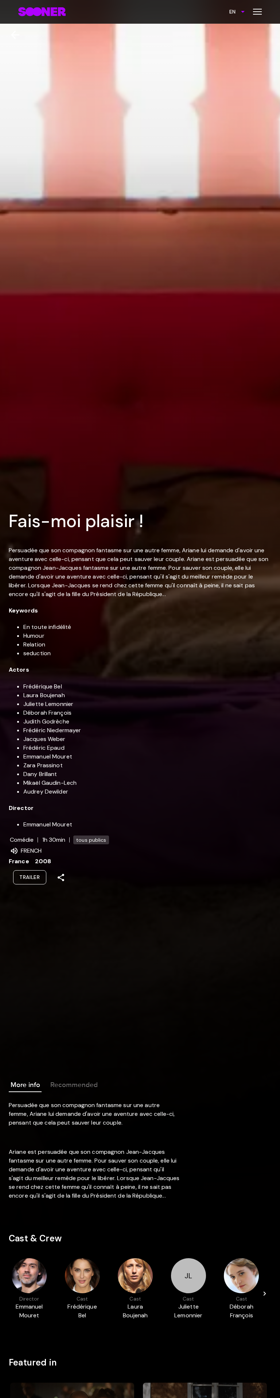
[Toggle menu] (257, 11)
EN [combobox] (232, 11)
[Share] (61, 877)
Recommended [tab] (74, 1084)
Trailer (29, 877)
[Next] (264, 1293)
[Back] (12, 35)
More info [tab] (25, 1084)
